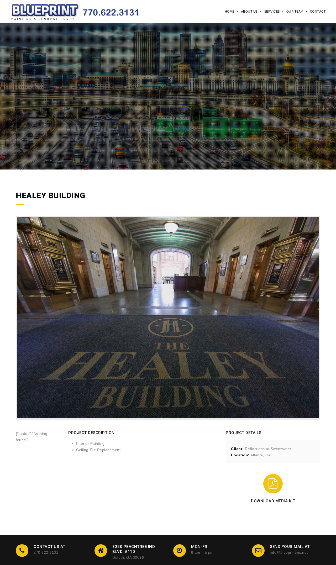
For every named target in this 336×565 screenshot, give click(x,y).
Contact (318, 11)
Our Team (294, 11)
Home (229, 11)
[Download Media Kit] (273, 483)
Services (272, 11)
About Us (249, 11)
